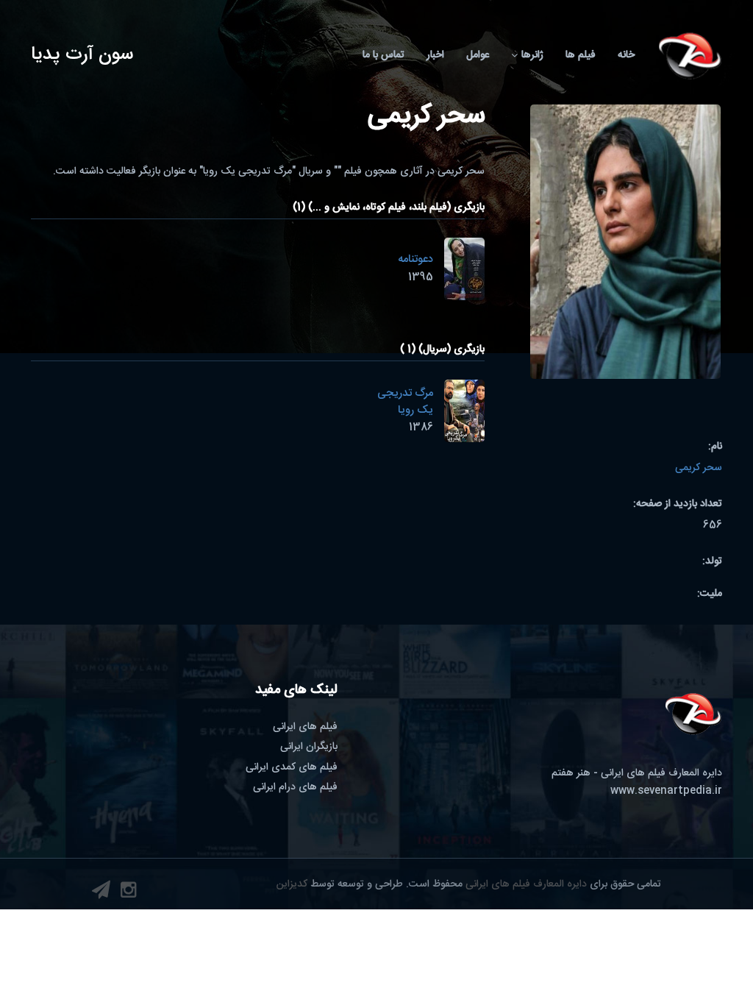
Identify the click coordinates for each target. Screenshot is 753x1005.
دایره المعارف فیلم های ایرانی (526, 884)
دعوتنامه (415, 259)
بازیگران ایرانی (309, 747)
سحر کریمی (698, 468)
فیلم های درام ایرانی (295, 787)
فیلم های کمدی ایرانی (292, 767)
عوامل (477, 55)
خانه (626, 55)
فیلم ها (580, 55)
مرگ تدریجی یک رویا (405, 401)
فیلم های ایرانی (305, 727)
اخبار (435, 55)
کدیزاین (291, 884)
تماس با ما (383, 55)
